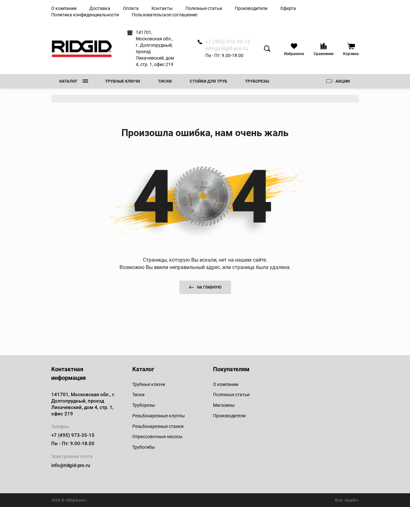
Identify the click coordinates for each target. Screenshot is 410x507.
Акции (342, 81)
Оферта (288, 8)
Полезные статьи (203, 8)
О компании (64, 8)
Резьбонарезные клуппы (158, 415)
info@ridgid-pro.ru (226, 49)
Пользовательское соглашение (164, 14)
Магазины (224, 405)
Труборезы (257, 81)
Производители (251, 8)
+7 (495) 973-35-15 (227, 42)
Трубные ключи (122, 81)
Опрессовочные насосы (157, 436)
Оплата (131, 8)
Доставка (99, 8)
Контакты (162, 8)
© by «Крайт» (347, 500)
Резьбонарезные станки (158, 426)
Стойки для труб (208, 81)
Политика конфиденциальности (85, 14)
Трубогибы (143, 447)
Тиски (165, 81)
